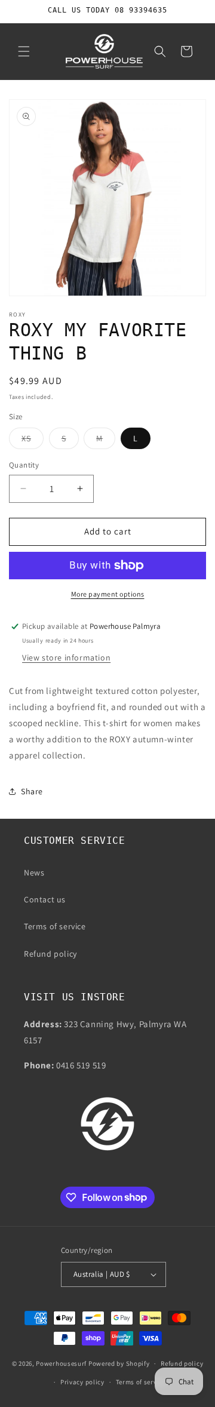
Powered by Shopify (119, 1363)
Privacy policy (82, 1382)
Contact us (45, 899)
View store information (66, 657)
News (34, 872)
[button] (24, 51)
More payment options (108, 593)
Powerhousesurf (61, 1363)
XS (33, 440)
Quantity (24, 465)
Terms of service (55, 926)
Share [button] (32, 791)
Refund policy (50, 953)
